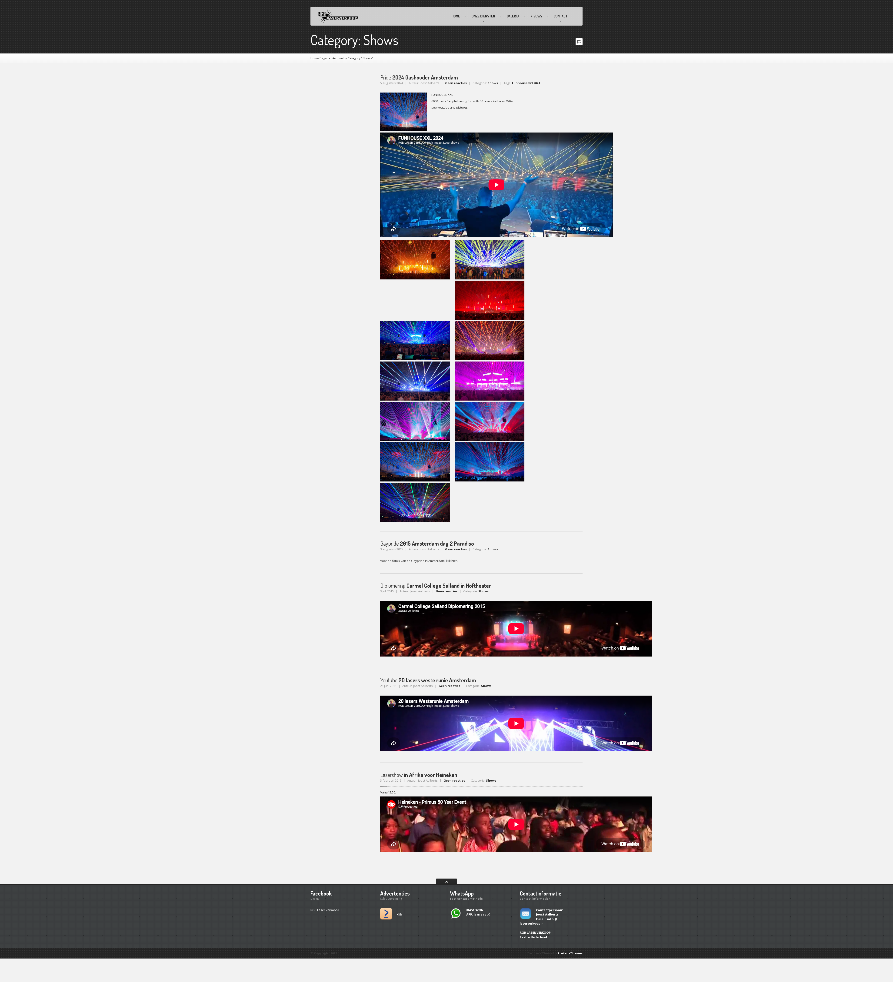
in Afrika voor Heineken (418, 774)
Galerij (513, 16)
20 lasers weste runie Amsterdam (428, 680)
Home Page (318, 58)
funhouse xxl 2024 (526, 83)
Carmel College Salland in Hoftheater (435, 585)
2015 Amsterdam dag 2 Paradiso (427, 543)
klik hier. (452, 561)
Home (456, 16)
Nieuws (536, 16)
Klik (399, 914)
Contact (560, 16)
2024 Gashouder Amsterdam (419, 77)
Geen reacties (456, 83)
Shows (493, 83)
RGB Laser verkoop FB (326, 910)
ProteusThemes (570, 953)
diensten (483, 16)
